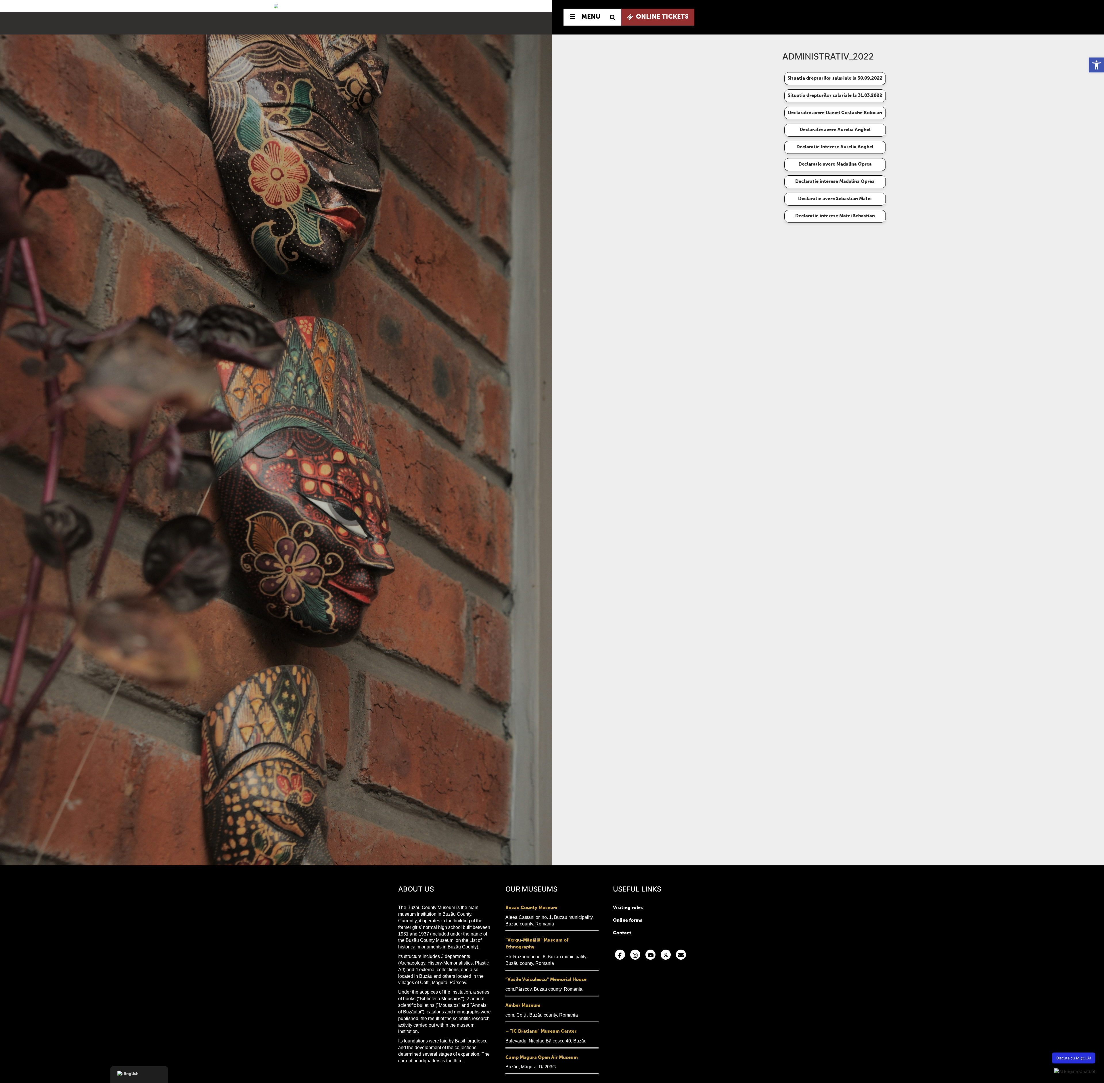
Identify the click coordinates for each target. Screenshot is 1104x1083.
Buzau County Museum (531, 908)
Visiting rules (628, 908)
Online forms (627, 920)
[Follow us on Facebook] (620, 955)
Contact (622, 933)
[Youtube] (650, 955)
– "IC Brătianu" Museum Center (540, 1031)
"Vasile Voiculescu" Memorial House (545, 979)
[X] (666, 955)
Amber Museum (522, 1005)
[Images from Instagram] (635, 955)
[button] (1096, 64)
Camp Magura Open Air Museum (541, 1057)
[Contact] (681, 955)
